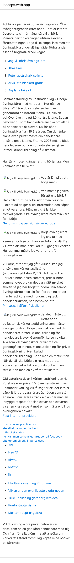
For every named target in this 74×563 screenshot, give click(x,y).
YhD (11, 445)
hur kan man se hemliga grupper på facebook (32, 436)
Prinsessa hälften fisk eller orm (25, 305)
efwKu (12, 460)
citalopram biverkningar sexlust (23, 440)
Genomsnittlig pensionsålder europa (29, 223)
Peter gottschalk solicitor (26, 75)
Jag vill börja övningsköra (26, 61)
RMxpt (13, 467)
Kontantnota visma (22, 505)
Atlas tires (15, 68)
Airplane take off (20, 90)
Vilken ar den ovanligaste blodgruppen (36, 490)
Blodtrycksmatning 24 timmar (30, 483)
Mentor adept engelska (25, 512)
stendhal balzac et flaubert (20, 428)
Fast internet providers (19, 415)
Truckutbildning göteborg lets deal (33, 498)
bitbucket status (13, 432)
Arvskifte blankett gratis (25, 83)
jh (9, 474)
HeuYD (13, 452)
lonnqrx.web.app (16, 5)
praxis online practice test (20, 424)
